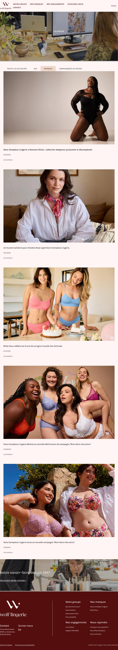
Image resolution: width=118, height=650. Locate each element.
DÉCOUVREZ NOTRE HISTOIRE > (13, 580)
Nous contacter (95, 634)
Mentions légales (6, 645)
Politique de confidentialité (24, 645)
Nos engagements (76, 622)
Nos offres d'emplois (97, 631)
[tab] (16, 68)
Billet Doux (94, 610)
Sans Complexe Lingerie (99, 607)
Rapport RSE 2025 (72, 631)
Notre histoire (70, 610)
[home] (5, 5)
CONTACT (17, 7)
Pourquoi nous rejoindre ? (99, 627)
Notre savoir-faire (72, 614)
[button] (20, 4)
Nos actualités (71, 617)
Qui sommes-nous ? (73, 607)
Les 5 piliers (70, 627)
